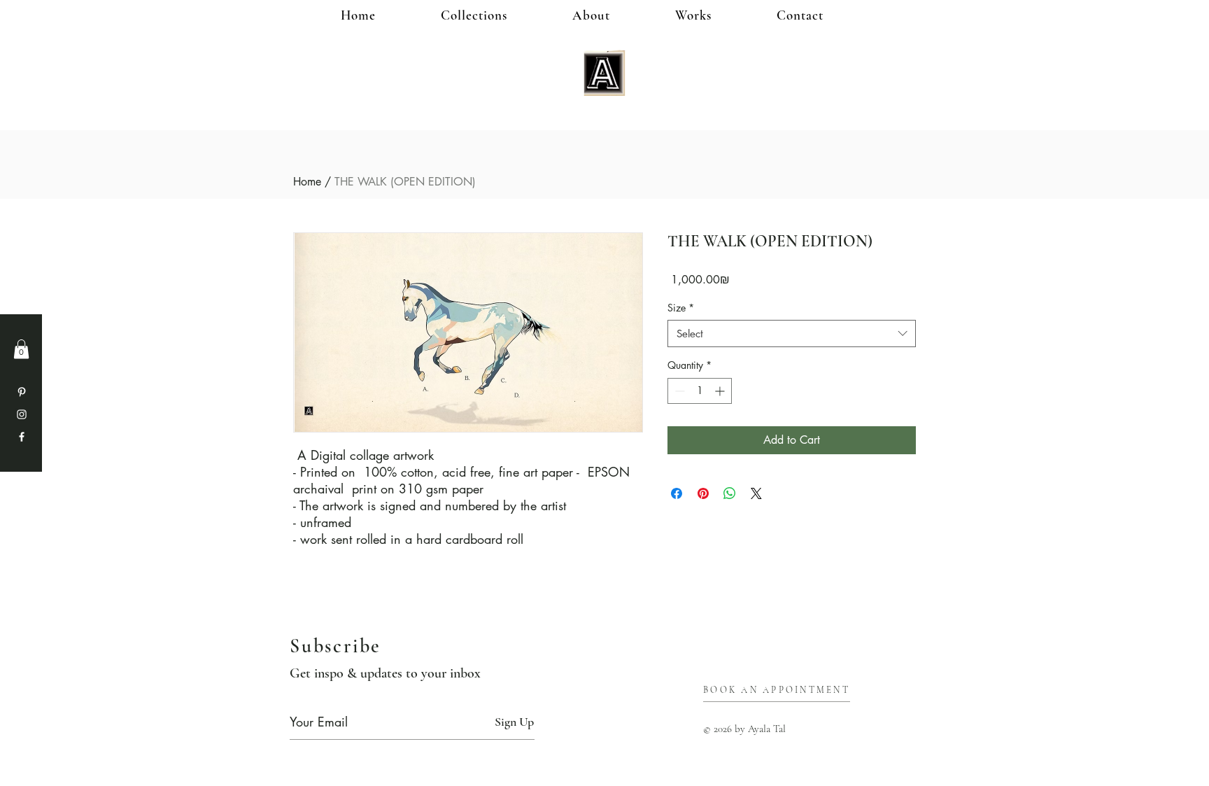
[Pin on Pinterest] (703, 493)
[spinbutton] (699, 391)
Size (680, 307)
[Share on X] (756, 493)
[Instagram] (21, 414)
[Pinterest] (21, 392)
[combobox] (791, 333)
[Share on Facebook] (676, 493)
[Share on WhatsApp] (729, 493)
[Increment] (721, 391)
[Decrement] (678, 391)
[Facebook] (21, 436)
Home (307, 181)
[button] (716, 15)
